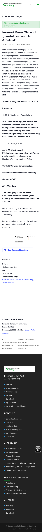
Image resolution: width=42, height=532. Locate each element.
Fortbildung (10, 483)
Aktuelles (9, 506)
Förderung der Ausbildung (16, 470)
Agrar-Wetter (11, 402)
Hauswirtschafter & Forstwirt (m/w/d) (20, 463)
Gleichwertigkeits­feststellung (17, 490)
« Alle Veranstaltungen (12, 16)
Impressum (12, 529)
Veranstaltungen (8, 282)
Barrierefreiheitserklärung (16, 406)
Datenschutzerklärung (27, 529)
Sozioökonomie (12, 433)
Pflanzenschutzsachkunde (16, 494)
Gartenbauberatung (13, 419)
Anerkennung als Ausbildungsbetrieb (20, 467)
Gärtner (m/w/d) (12, 452)
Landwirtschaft (12, 426)
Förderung (10, 437)
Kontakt (9, 385)
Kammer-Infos (11, 392)
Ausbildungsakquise (14, 449)
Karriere (9, 395)
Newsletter (10, 509)
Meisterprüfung (12, 486)
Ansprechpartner (12, 388)
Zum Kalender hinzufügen (18, 250)
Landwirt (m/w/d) (12, 459)
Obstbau (9, 422)
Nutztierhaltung (27, 279)
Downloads (10, 399)
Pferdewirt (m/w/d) (13, 456)
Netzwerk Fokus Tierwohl (11, 279)
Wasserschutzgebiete (14, 429)
